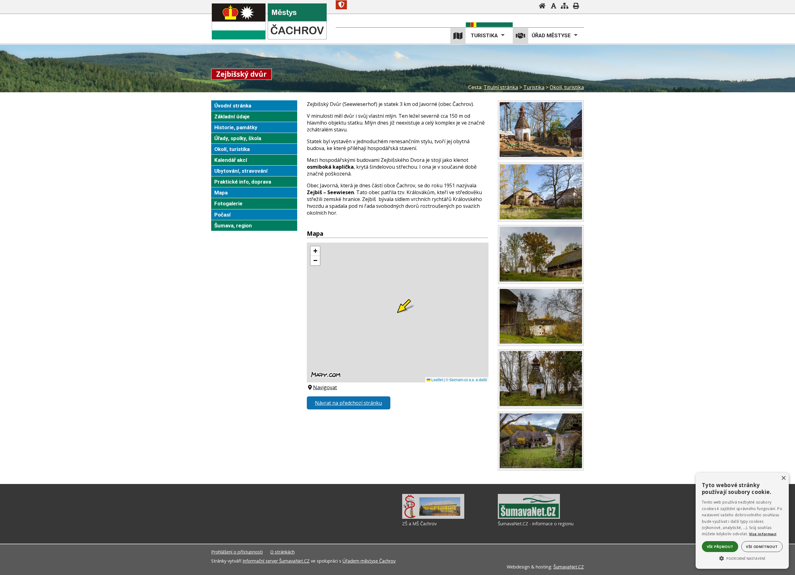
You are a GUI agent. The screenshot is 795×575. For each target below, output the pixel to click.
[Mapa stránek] (564, 6)
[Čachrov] (239, 21)
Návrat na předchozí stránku (348, 402)
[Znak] (341, 4)
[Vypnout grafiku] (553, 6)
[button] (742, 558)
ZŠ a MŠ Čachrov (419, 524)
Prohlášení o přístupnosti (237, 552)
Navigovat (325, 387)
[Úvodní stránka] (542, 6)
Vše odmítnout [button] (762, 546)
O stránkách (282, 552)
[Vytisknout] (575, 6)
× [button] (783, 478)
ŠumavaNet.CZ (568, 567)
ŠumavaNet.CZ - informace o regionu (536, 524)
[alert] (742, 521)
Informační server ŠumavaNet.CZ (276, 561)
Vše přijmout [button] (720, 546)
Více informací (763, 534)
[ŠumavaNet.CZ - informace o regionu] (529, 517)
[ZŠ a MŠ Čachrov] (433, 517)
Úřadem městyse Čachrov (369, 561)
